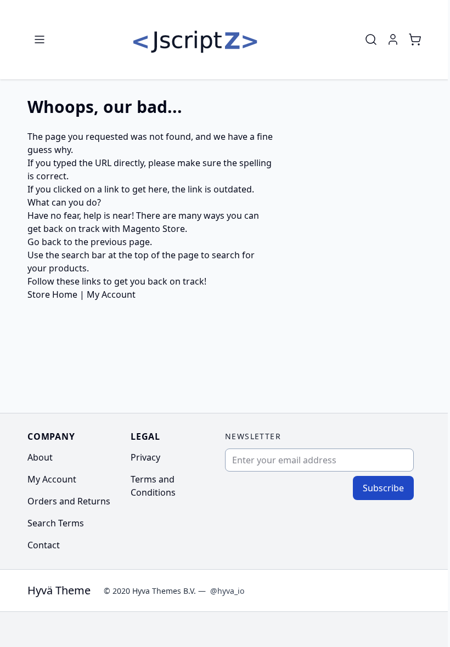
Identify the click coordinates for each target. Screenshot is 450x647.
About (40, 457)
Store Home (52, 294)
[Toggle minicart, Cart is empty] (415, 39)
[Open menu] (39, 39)
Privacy (145, 457)
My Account (111, 294)
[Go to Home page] (195, 39)
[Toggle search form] (371, 39)
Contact (43, 545)
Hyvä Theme (59, 590)
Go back (44, 242)
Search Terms (55, 523)
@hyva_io (227, 591)
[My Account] (393, 39)
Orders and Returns (68, 501)
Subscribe (383, 488)
